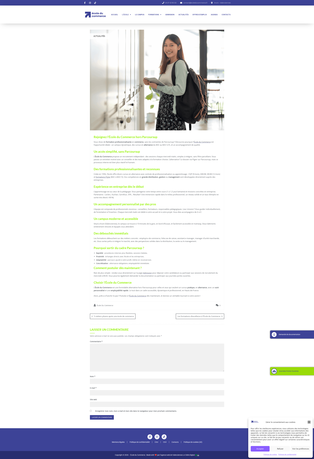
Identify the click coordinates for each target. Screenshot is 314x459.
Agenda (214, 15)
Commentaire (96, 341)
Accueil (114, 15)
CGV (165, 442)
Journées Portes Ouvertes (289, 371)
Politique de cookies (270, 454)
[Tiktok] (164, 436)
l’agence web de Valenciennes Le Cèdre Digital (177, 455)
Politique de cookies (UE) (193, 442)
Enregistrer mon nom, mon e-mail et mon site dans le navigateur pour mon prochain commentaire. (136, 411)
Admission (169, 15)
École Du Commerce (104, 305)
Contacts (226, 15)
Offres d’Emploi (199, 15)
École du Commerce (202, 142)
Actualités (183, 15)
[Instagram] (157, 436)
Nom (92, 376)
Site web (93, 399)
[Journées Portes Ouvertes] (274, 371)
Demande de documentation (289, 334)
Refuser (280, 448)
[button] (309, 422)
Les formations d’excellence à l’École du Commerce (198, 316)
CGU (156, 442)
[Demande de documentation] (274, 334)
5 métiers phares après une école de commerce (114, 316)
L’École (125, 15)
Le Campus (139, 15)
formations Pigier (103, 177)
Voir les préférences (300, 448)
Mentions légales (118, 442)
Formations (153, 15)
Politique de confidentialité (287, 454)
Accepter (260, 448)
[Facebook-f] (149, 436)
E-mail (93, 388)
